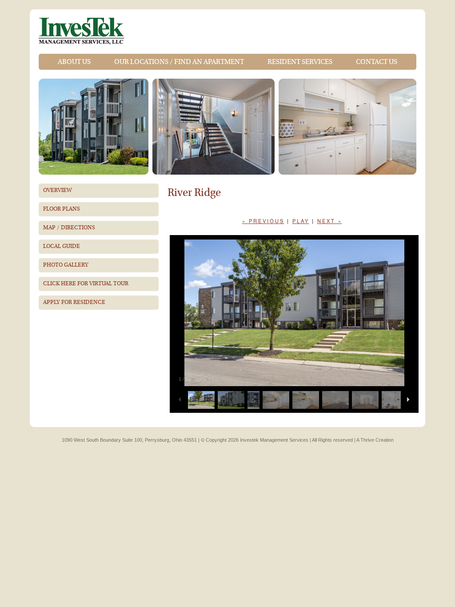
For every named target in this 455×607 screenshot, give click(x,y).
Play (300, 220)
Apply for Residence (74, 302)
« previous (263, 220)
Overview (57, 190)
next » (329, 220)
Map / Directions (69, 227)
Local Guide (61, 246)
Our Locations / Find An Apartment (179, 62)
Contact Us (376, 62)
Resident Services (299, 62)
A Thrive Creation (375, 440)
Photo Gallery (65, 265)
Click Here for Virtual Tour (85, 283)
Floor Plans (61, 209)
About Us (74, 62)
